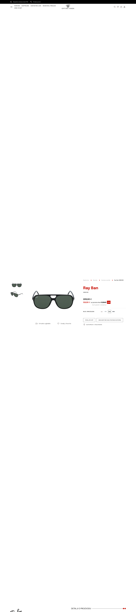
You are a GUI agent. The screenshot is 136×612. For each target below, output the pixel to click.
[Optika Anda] (68, 7)
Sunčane (17, 6)
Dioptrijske (25, 6)
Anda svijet (18, 8)
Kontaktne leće (36, 6)
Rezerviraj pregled (49, 6)
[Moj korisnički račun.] (124, 6)
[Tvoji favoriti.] (118, 6)
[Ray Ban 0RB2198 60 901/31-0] (53, 300)
